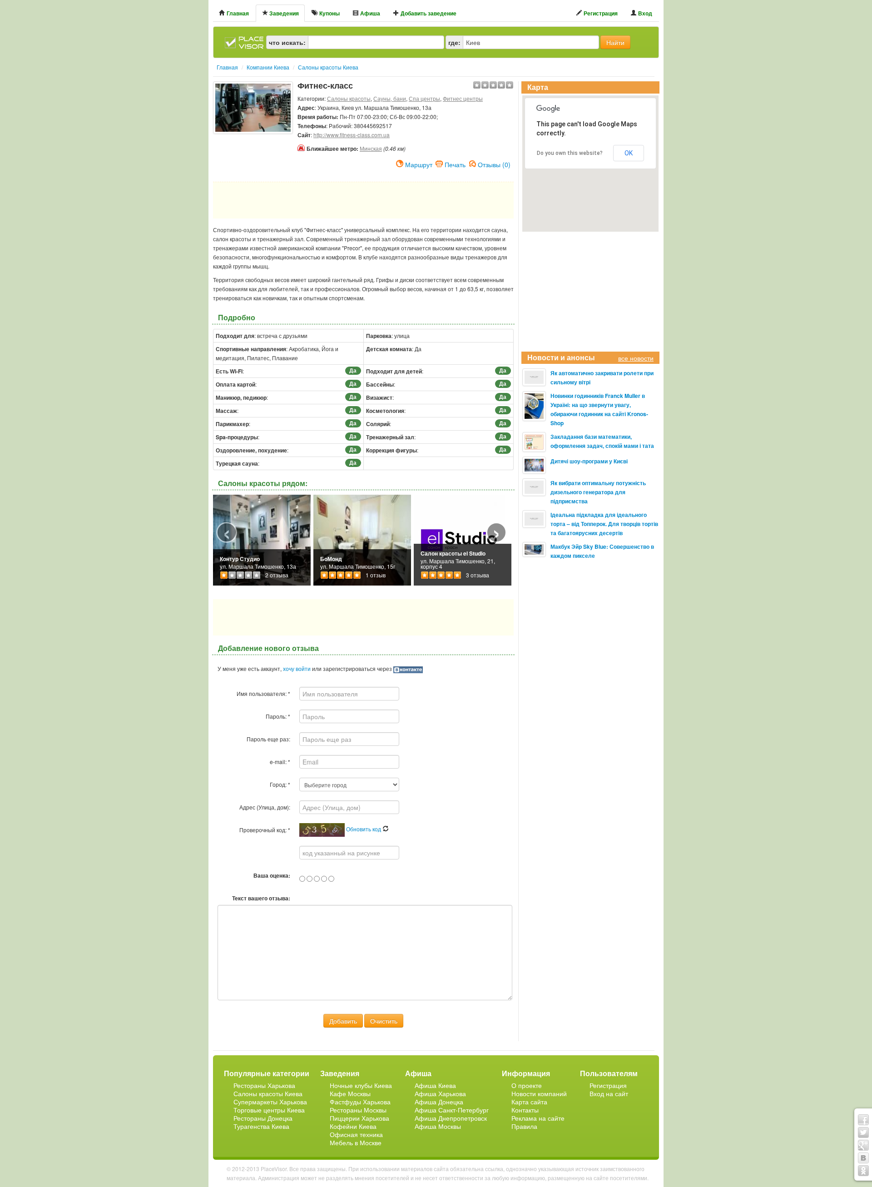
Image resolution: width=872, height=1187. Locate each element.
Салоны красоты (349, 98)
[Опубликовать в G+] (863, 1145)
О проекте (526, 1085)
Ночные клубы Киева (361, 1085)
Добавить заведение (427, 13)
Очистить (383, 1020)
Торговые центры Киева (269, 1109)
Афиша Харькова (440, 1093)
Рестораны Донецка (262, 1117)
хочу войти (297, 668)
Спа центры (424, 98)
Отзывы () (494, 163)
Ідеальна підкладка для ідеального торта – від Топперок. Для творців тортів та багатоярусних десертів (604, 524)
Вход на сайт (609, 1093)
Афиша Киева (435, 1085)
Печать (455, 163)
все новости (636, 358)
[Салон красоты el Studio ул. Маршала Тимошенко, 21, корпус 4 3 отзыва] (459, 539)
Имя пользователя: (263, 693)
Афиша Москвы (438, 1126)
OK (628, 153)
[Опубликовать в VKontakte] (863, 1157)
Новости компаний (539, 1093)
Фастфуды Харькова (360, 1101)
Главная (237, 13)
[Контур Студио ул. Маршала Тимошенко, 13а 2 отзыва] (262, 539)
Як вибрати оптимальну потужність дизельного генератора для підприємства (598, 492)
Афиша (369, 13)
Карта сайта (529, 1101)
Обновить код (364, 829)
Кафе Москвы (350, 1093)
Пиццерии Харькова (359, 1117)
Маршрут (418, 163)
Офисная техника (356, 1134)
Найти (615, 42)
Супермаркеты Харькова (270, 1101)
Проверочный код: (264, 830)
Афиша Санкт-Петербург (452, 1109)
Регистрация (600, 13)
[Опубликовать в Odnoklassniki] (863, 1170)
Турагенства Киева (261, 1126)
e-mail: (280, 761)
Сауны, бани (389, 98)
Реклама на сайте (538, 1117)
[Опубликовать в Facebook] (863, 1119)
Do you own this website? (570, 153)
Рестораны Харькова (264, 1085)
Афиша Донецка (439, 1101)
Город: (280, 784)
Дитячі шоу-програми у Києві (589, 461)
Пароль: (278, 716)
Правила (524, 1126)
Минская (371, 148)
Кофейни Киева (353, 1126)
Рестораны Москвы (358, 1109)
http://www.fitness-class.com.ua (351, 135)
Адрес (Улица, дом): (264, 807)
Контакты (525, 1109)
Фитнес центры (463, 98)
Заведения (283, 13)
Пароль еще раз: (268, 739)
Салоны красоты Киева (267, 1093)
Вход (644, 13)
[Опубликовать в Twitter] (863, 1132)
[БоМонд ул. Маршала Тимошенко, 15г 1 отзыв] (362, 539)
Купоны (329, 13)
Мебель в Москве (356, 1142)
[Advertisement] (253, 156)
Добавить (343, 1020)
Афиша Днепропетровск (451, 1117)
